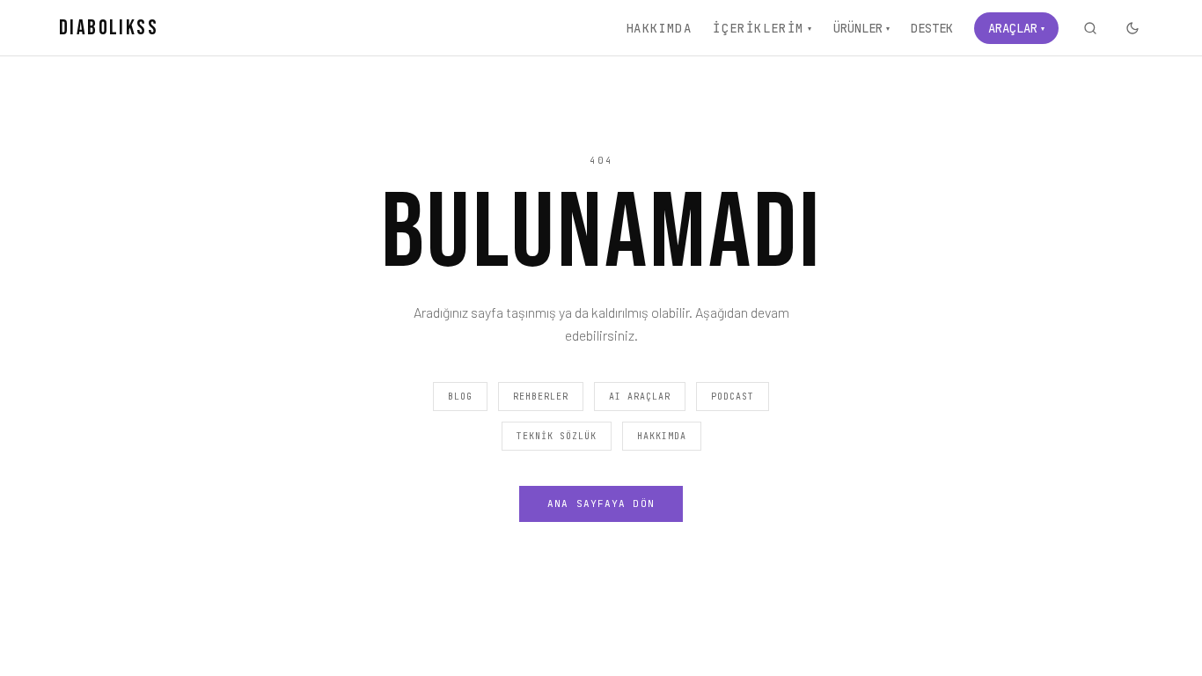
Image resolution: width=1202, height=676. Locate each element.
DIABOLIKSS (108, 27)
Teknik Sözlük (557, 436)
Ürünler (861, 28)
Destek (932, 28)
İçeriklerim (762, 28)
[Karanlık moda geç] (1132, 28)
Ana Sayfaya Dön (601, 503)
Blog (460, 396)
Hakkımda (659, 28)
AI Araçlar (640, 396)
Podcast (732, 396)
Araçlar (1016, 28)
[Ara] (1090, 28)
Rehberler (540, 396)
